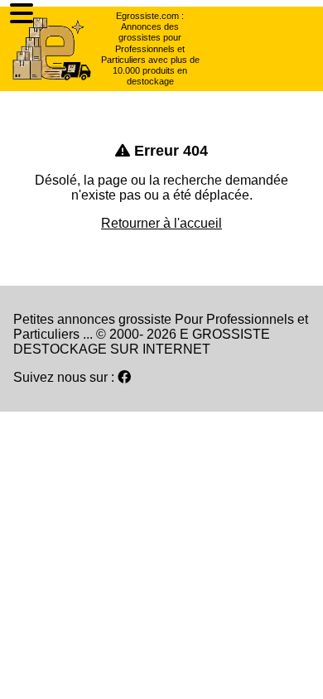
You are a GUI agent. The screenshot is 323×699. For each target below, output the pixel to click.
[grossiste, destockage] (51, 48)
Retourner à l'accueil (161, 223)
